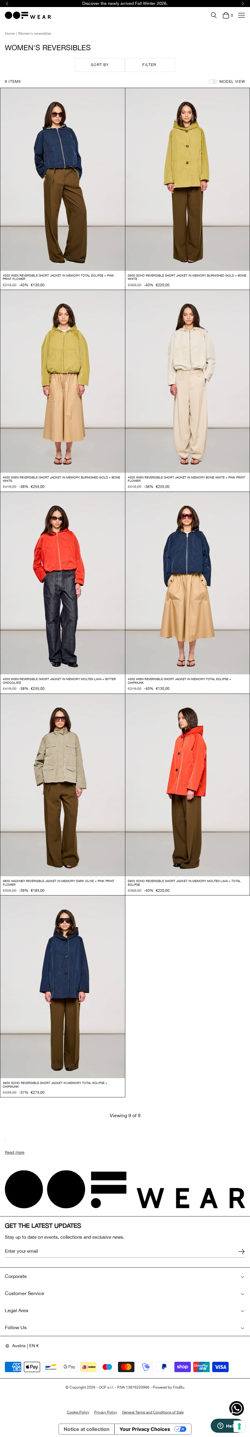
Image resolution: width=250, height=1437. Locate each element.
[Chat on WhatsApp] (236, 1408)
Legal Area (16, 1310)
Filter (149, 65)
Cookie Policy (78, 1412)
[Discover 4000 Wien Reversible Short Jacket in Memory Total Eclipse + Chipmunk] (187, 583)
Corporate (16, 1276)
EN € (34, 1345)
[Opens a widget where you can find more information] (227, 1426)
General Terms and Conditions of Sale (153, 1412)
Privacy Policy (105, 1412)
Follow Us (16, 1327)
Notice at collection (86, 1429)
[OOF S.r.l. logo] (28, 15)
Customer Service (24, 1293)
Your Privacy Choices (145, 1429)
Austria (19, 1345)
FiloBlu (178, 1387)
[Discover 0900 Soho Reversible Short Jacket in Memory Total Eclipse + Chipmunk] (62, 986)
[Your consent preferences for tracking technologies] (239, 1426)
